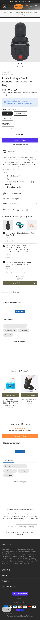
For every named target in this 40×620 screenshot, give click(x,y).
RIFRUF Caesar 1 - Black (29, 400)
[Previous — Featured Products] (5, 390)
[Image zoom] (20, 42)
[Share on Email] (27, 209)
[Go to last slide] (17, 65)
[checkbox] (8, 335)
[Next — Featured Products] (35, 390)
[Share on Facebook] (9, 209)
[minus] (4, 128)
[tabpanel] (20, 344)
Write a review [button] (20, 436)
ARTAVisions (28, 616)
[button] (20, 134)
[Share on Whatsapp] (22, 209)
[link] (9, 527)
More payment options (20, 145)
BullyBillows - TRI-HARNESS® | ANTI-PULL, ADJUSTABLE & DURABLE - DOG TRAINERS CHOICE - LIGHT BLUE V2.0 (18, 249)
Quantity (6, 124)
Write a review (20, 311)
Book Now (18, 6)
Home (5, 13)
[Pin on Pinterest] (18, 209)
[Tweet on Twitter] (13, 209)
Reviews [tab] (8, 319)
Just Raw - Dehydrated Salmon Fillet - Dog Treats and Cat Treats (10, 402)
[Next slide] (22, 65)
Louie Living (6, 72)
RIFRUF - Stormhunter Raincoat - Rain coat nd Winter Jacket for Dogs (19, 264)
